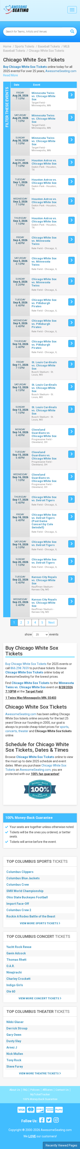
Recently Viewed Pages (61, 1145)
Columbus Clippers (19, 872)
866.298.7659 (19, 668)
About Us (14, 1089)
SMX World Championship (24, 891)
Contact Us (62, 1089)
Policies (35, 1089)
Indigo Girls (14, 985)
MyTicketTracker (40, 1094)
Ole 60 (10, 991)
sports (64, 727)
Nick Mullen (14, 1053)
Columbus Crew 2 (18, 910)
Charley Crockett (18, 978)
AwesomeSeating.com (60, 71)
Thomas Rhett (16, 959)
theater (23, 731)
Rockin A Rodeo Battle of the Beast (30, 916)
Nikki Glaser (15, 1022)
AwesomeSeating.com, (35, 769)
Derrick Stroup (16, 1028)
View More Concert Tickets (39, 998)
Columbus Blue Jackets (23, 878)
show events (41, 634)
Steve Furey (14, 1066)
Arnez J (11, 1047)
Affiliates (47, 1089)
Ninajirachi (14, 972)
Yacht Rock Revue (18, 947)
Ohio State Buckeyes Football (27, 897)
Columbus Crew (17, 884)
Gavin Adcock (16, 953)
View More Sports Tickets (39, 923)
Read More (10, 75)
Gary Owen (13, 1034)
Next (51, 622)
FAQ (25, 1089)
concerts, (11, 731)
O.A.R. (10, 966)
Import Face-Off (17, 903)
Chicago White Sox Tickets (24, 672)
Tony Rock (13, 1060)
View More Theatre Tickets (39, 1073)
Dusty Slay (13, 1041)
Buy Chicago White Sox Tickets (26, 664)
